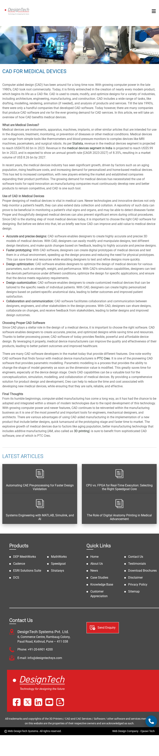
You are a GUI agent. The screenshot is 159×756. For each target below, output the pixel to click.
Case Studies (99, 577)
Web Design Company (125, 731)
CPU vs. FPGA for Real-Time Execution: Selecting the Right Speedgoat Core (119, 487)
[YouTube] (49, 702)
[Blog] (60, 702)
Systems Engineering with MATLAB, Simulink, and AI (40, 517)
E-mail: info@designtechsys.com (39, 658)
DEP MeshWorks (24, 556)
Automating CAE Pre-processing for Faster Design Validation (40, 487)
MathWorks (59, 556)
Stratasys (57, 570)
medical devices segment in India (89, 148)
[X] (27, 702)
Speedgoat (58, 563)
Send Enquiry (106, 627)
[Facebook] (17, 702)
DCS (16, 577)
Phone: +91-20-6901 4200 (35, 649)
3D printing (81, 431)
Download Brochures (142, 570)
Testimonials (137, 563)
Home (94, 556)
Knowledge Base (101, 584)
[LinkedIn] (38, 702)
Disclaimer (135, 577)
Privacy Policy (137, 584)
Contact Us (135, 556)
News (94, 570)
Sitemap (134, 591)
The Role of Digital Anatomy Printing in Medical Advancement (119, 517)
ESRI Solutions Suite (27, 570)
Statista (77, 143)
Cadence (19, 563)
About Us (96, 563)
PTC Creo (103, 358)
